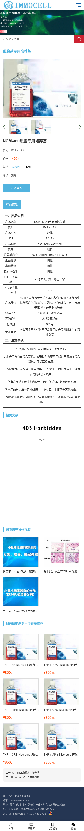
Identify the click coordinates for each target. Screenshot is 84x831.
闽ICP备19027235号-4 (24, 813)
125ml (27, 166)
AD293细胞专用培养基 (27, 777)
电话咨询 (52, 828)
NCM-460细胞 (43, 222)
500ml (16, 166)
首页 (10, 828)
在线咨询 (16, 188)
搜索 (79, 39)
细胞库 (31, 828)
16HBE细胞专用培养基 (27, 772)
